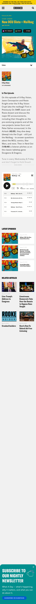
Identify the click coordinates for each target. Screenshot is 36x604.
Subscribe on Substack (14, 598)
